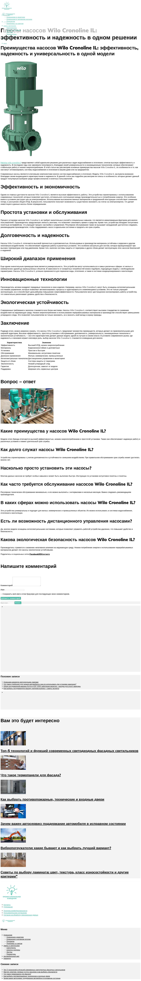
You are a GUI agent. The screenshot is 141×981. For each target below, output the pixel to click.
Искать (18, 603)
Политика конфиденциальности (15, 911)
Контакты (7, 905)
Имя (2, 589)
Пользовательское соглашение (15, 913)
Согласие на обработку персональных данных (21, 915)
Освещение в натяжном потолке (19, 19)
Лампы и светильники (12, 946)
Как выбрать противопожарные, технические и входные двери (52, 799)
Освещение (8, 935)
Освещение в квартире (15, 17)
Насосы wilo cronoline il (11, 162)
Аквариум (7, 958)
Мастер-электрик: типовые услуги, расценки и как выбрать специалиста (30, 972)
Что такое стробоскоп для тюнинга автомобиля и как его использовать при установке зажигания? (40, 684)
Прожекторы (11, 34)
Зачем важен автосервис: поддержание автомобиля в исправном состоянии (63, 824)
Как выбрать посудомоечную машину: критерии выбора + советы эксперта (31, 688)
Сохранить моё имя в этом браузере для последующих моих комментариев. (36, 594)
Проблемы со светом (14, 23)
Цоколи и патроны (13, 30)
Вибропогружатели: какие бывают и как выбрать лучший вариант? (56, 848)
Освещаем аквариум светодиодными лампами (21, 682)
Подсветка (10, 21)
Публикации (8, 907)
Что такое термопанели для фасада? (31, 775)
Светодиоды (11, 28)
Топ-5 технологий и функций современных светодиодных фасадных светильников (69, 751)
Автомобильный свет (11, 956)
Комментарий (7, 585)
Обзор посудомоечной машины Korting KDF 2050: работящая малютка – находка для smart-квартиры (42, 686)
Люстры (9, 32)
